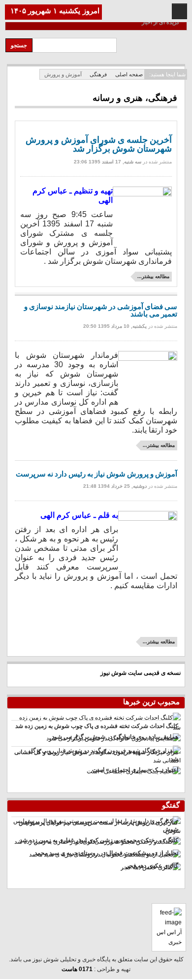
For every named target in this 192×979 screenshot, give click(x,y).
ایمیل (24, 169)
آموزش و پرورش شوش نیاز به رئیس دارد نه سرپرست (96, 474)
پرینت (35, 169)
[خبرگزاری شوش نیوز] (155, 51)
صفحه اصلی (129, 74)
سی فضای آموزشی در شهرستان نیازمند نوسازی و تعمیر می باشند (100, 310)
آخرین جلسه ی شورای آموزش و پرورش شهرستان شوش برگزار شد (99, 144)
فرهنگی (98, 74)
